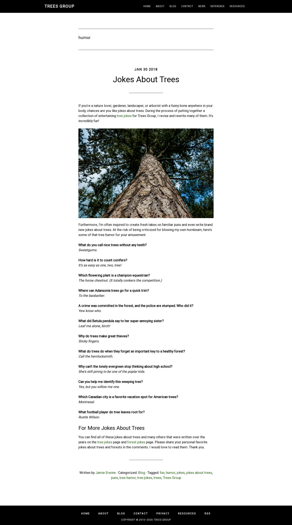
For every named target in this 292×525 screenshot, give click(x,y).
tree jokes (124, 116)
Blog (141, 473)
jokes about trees (199, 473)
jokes (181, 473)
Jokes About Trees (146, 79)
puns (114, 478)
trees (157, 478)
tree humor (127, 478)
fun (162, 473)
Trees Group (60, 6)
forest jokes (136, 442)
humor (170, 473)
